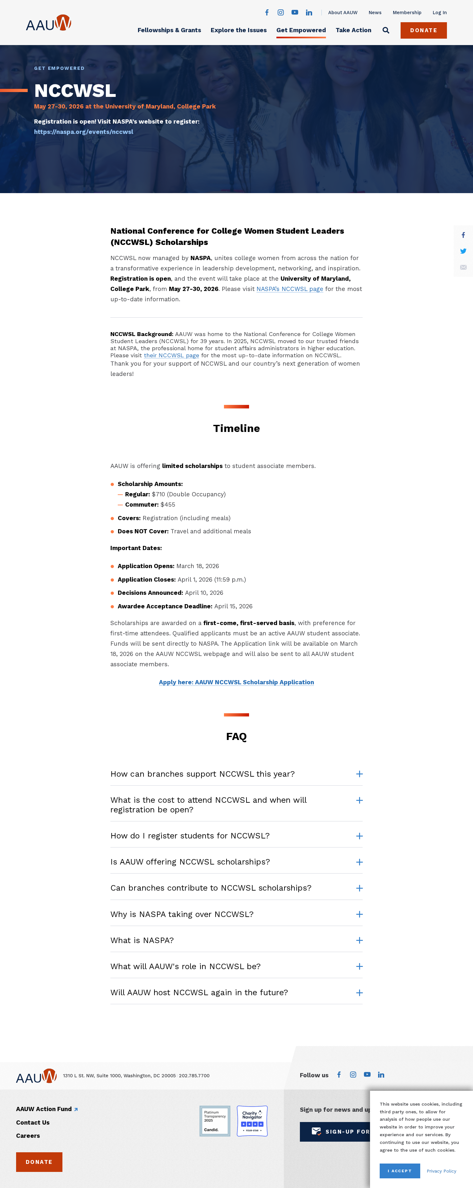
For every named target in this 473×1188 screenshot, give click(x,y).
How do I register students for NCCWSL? (190, 835)
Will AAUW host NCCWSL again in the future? (199, 992)
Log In (440, 12)
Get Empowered (301, 30)
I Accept (400, 1170)
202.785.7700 (194, 1076)
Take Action (353, 30)
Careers (28, 1135)
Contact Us (33, 1122)
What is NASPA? (142, 940)
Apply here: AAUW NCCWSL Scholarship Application (236, 682)
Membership (407, 12)
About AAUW (342, 12)
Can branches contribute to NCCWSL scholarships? (210, 888)
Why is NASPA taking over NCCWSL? (182, 914)
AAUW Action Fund (44, 1109)
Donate (423, 30)
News (375, 12)
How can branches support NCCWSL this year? (202, 774)
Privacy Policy (441, 1171)
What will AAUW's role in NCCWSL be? (185, 966)
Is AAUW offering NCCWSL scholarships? (190, 861)
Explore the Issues (239, 30)
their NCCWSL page (171, 355)
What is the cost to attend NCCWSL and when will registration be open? (208, 804)
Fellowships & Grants (169, 30)
